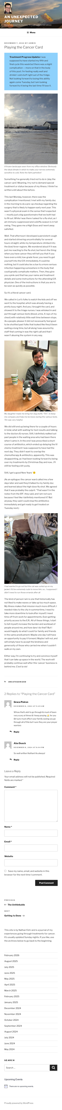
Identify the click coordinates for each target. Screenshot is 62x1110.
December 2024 (12, 1008)
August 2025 (11, 961)
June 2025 (9, 973)
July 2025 (9, 967)
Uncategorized (17, 682)
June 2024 (9, 1043)
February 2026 (11, 955)
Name (8, 827)
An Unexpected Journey (21, 19)
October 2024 (11, 1020)
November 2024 (12, 1014)
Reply (16, 732)
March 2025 (10, 990)
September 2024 (13, 1026)
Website (8, 856)
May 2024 (9, 1049)
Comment (10, 787)
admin (32, 43)
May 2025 (9, 978)
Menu (32, 32)
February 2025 (11, 996)
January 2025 (11, 1002)
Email (8, 841)
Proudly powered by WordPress (18, 1103)
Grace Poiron (21, 702)
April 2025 (9, 984)
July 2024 (9, 1037)
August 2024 (11, 1031)
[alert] (31, 1086)
